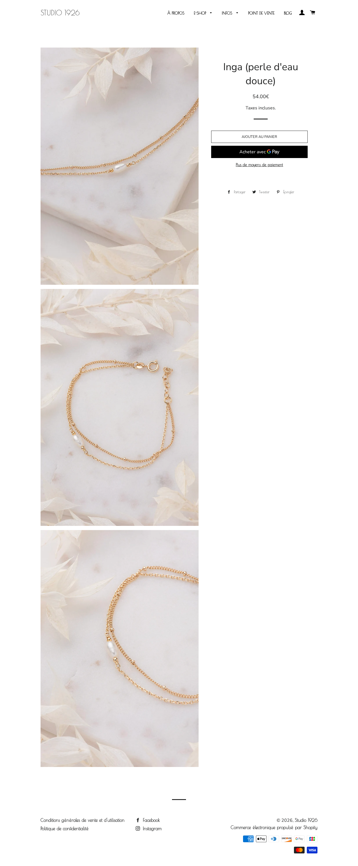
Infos (228, 13)
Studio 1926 (60, 13)
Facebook (150, 820)
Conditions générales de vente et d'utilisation (82, 820)
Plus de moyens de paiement (259, 165)
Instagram (151, 828)
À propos (175, 13)
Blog (288, 13)
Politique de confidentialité (65, 828)
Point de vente (261, 13)
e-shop (201, 13)
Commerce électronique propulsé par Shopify (274, 827)
